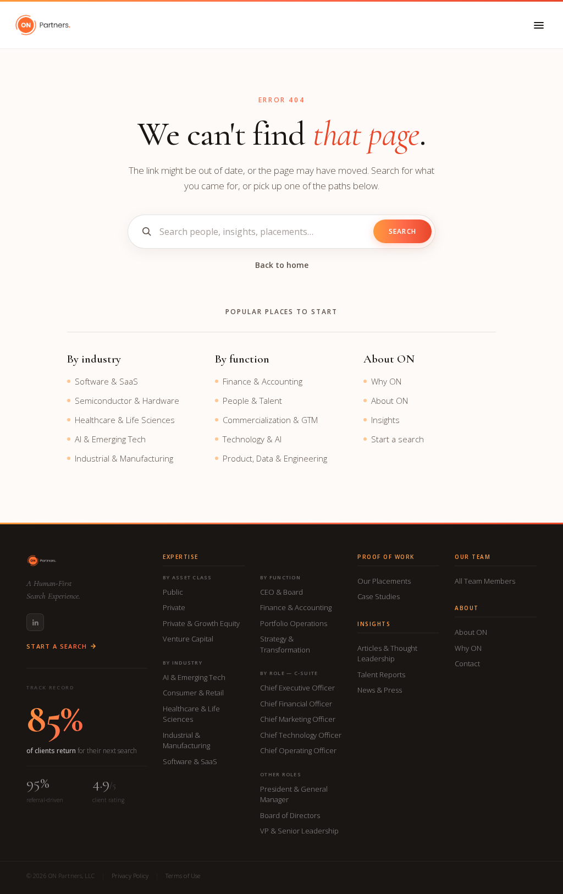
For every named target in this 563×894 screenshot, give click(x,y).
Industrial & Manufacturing (124, 458)
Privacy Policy (130, 875)
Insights (385, 419)
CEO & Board (281, 592)
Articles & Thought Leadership (387, 653)
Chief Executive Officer (297, 688)
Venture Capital (188, 639)
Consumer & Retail (193, 693)
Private (174, 607)
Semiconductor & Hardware (127, 400)
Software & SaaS (106, 381)
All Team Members (485, 581)
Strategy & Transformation (285, 644)
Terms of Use (182, 875)
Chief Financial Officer (296, 704)
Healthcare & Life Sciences (125, 419)
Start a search (397, 439)
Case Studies (378, 596)
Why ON (386, 381)
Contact (467, 663)
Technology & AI (252, 439)
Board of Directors (290, 815)
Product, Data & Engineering (275, 458)
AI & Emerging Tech (110, 439)
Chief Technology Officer (300, 735)
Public (173, 592)
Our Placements (384, 581)
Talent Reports (381, 674)
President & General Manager (294, 794)
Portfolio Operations (293, 623)
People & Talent (252, 400)
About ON (389, 400)
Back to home (281, 265)
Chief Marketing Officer (297, 719)
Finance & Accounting (262, 381)
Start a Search (56, 646)
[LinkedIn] (35, 622)
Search (402, 231)
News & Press (379, 690)
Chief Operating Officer (298, 750)
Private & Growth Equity (201, 623)
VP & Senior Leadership (299, 831)
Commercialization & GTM (270, 419)
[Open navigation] (539, 25)
